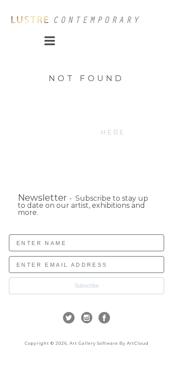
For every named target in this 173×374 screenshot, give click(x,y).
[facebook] (104, 317)
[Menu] (49, 40)
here (113, 132)
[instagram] (86, 317)
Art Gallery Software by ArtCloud (109, 343)
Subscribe (87, 286)
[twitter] (69, 317)
